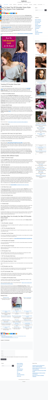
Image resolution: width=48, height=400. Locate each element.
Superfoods (30, 4)
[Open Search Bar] (44, 4)
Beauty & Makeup (6, 4)
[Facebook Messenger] (12, 13)
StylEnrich (24, 1)
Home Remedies (26, 4)
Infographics (37, 28)
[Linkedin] (5, 13)
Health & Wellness (20, 4)
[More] (16, 13)
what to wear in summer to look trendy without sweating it (18, 121)
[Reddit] (4, 13)
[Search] (46, 10)
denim (10, 111)
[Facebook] (1, 333)
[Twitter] (2, 13)
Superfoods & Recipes (38, 32)
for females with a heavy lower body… (20, 184)
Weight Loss (14, 4)
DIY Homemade (37, 22)
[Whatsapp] (9, 13)
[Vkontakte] (11, 13)
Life (35, 29)
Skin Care (36, 31)
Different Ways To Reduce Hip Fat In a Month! (7, 336)
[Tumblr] (13, 13)
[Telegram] (15, 13)
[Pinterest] (6, 13)
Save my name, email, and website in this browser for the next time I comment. (14, 356)
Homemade (35, 4)
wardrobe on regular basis (6, 27)
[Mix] (8, 13)
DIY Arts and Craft (40, 4)
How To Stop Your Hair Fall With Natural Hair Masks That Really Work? (10, 337)
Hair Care (11, 4)
